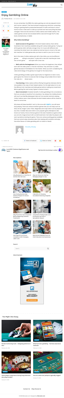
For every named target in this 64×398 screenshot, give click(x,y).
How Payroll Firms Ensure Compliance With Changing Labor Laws (20, 237)
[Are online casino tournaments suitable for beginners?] (6, 43)
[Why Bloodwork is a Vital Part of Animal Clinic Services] (22, 167)
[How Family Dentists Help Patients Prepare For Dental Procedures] (22, 186)
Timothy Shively (8, 18)
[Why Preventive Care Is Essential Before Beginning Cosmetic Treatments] (22, 206)
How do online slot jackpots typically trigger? (47, 375)
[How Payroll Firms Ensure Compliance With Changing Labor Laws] (22, 227)
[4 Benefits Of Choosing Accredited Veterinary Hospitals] (42, 186)
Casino (4, 11)
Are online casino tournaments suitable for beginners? (6, 51)
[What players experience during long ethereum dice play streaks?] (16, 362)
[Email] (8, 31)
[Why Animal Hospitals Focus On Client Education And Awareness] (42, 227)
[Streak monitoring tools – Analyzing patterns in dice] (16, 331)
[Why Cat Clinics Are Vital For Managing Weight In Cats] (42, 167)
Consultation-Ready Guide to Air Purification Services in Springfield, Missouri (42, 216)
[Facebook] (3, 26)
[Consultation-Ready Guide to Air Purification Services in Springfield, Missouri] (42, 206)
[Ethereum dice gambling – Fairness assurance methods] (47, 331)
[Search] (61, 4)
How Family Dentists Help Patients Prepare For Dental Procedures (21, 195)
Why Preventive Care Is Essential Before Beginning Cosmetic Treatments (22, 216)
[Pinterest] (3, 31)
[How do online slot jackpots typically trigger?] (47, 362)
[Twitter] (8, 26)
